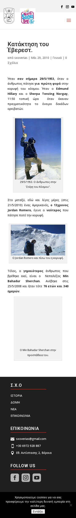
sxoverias (20, 58)
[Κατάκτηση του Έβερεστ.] (38, 177)
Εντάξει (38, 511)
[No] (71, 505)
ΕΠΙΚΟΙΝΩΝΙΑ (20, 416)
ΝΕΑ (13, 409)
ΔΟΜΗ (15, 402)
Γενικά (57, 58)
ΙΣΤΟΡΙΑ (16, 396)
